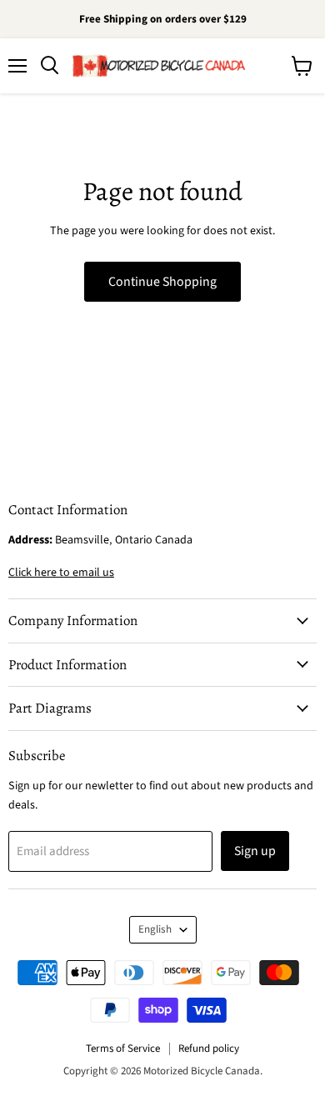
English (155, 929)
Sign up (255, 851)
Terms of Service (123, 1048)
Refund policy (208, 1048)
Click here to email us (61, 572)
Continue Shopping (162, 282)
